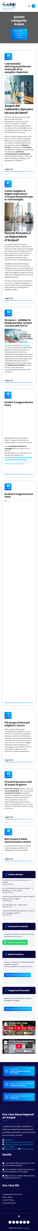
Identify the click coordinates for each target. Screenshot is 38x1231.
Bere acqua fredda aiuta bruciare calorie (18, 840)
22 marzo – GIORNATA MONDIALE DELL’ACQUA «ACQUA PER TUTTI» (18, 323)
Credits (26, 1228)
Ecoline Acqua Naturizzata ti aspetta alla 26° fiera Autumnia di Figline (18, 897)
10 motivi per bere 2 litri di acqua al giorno (18, 783)
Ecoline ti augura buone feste (19, 495)
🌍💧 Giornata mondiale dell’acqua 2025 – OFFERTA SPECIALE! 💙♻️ (18, 1177)
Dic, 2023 (8, 395)
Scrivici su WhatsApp (17, 942)
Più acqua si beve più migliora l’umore (17, 724)
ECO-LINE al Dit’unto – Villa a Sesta (14, 905)
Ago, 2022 (8, 774)
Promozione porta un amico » (15, 463)
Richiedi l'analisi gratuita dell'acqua (17, 975)
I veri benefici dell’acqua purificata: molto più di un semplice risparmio (18, 68)
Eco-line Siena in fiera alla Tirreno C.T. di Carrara (16, 881)
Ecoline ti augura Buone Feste (19, 404)
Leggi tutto (9, 169)
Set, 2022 (8, 715)
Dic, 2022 (8, 486)
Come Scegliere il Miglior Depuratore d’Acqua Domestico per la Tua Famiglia (19, 195)
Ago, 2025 (8, 56)
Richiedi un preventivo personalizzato (17, 1009)
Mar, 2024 (8, 313)
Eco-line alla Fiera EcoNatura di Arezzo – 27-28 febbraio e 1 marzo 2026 (18, 889)
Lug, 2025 (8, 183)
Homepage (18, 31)
